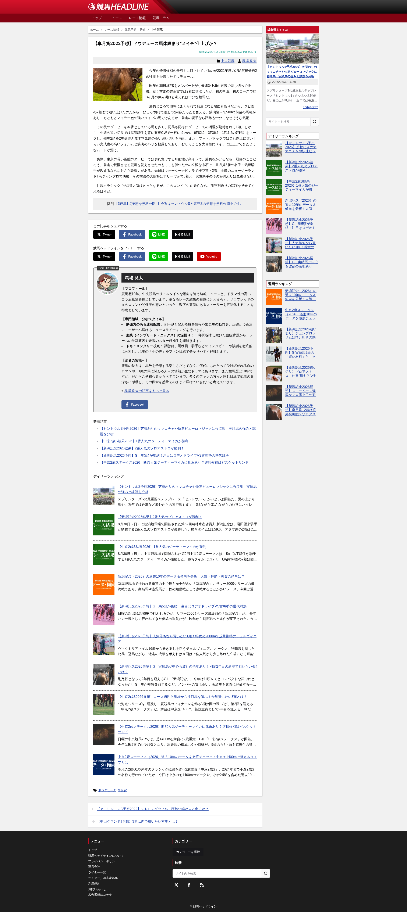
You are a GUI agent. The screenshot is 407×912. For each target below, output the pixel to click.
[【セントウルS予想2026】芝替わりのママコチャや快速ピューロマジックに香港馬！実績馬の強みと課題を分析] (103, 494)
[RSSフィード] (202, 885)
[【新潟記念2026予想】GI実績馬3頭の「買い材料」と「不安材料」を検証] (274, 354)
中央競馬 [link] (157, 29)
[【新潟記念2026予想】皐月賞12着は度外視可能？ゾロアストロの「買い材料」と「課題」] (274, 412)
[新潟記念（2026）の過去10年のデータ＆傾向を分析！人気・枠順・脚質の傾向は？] (103, 584)
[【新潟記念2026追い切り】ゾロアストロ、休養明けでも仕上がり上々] (274, 373)
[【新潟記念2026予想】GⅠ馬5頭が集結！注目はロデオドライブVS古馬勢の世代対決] (103, 614)
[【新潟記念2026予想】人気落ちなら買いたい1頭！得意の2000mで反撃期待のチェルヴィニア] (103, 644)
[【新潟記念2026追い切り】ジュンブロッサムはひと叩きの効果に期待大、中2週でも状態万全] (274, 335)
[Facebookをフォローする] (189, 885)
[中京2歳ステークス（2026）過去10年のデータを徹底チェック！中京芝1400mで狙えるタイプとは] (103, 764)
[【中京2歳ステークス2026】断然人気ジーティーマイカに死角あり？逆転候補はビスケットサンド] (103, 734)
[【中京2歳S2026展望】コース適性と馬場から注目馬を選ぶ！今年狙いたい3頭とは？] (103, 704)
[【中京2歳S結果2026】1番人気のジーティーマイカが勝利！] (103, 554)
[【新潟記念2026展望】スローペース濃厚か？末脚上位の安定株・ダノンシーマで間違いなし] (274, 393)
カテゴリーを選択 (188, 852)
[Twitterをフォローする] (176, 885)
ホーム (94, 29)
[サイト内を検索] (314, 121)
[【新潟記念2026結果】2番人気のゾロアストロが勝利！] (103, 524)
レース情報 (111, 29)
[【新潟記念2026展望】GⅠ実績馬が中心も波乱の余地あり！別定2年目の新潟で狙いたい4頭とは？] (103, 674)
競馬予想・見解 (135, 29)
